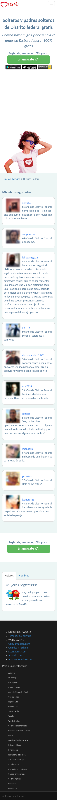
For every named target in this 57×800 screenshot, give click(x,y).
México (16, 179)
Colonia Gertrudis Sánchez (19, 731)
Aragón (11, 673)
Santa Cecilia (13, 711)
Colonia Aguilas (14, 779)
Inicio (7, 179)
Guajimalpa (13, 707)
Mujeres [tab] (9, 575)
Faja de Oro (13, 702)
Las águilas (12, 682)
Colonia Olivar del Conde (18, 692)
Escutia (11, 736)
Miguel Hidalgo (14, 745)
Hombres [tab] (24, 575)
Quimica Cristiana (18, 647)
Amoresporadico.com (20, 659)
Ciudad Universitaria (17, 774)
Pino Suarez (13, 750)
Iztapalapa (12, 678)
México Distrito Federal (18, 740)
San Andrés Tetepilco (17, 760)
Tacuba (11, 716)
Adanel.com (15, 655)
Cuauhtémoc (13, 697)
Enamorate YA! (28, 59)
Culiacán (12, 784)
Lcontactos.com (17, 651)
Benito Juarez (14, 687)
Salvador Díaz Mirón (17, 755)
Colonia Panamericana (17, 726)
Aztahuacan (13, 764)
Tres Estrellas (13, 721)
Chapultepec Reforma (17, 769)
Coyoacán (12, 789)
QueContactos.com (19, 644)
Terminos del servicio (19, 636)
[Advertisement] (28, 99)
